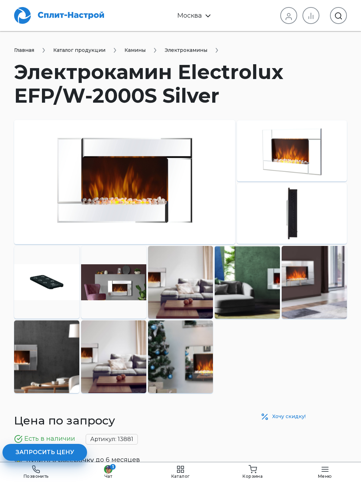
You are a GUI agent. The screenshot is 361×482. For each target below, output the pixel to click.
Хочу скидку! (288, 416)
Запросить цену (45, 452)
